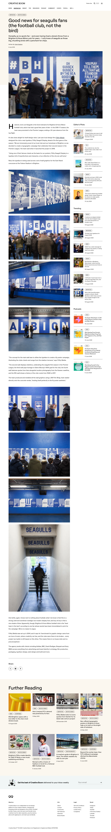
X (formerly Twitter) (95, 811)
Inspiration (12, 14)
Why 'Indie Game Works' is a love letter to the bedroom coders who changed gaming (93, 164)
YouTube (92, 809)
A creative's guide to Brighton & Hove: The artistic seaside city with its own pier (67, 756)
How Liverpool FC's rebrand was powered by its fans (42, 712)
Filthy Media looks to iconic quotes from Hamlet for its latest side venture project (66, 717)
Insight (87, 174)
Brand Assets (61, 815)
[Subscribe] (101, 782)
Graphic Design (22, 14)
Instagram (92, 805)
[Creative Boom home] (17, 3)
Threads (92, 815)
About (59, 805)
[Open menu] (102, 3)
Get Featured (61, 811)
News (87, 190)
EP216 (87, 315)
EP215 (87, 329)
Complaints (77, 811)
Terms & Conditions (79, 805)
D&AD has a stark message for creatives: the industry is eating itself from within (93, 248)
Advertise (60, 813)
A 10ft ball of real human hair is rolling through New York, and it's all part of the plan (93, 279)
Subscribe (89, 3)
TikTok (91, 807)
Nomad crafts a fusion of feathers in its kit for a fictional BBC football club (43, 764)
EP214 (87, 345)
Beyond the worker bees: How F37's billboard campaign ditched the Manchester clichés (90, 755)
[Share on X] (10, 669)
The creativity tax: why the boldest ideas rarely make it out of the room (93, 149)
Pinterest (92, 817)
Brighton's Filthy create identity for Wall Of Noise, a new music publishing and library (20, 757)
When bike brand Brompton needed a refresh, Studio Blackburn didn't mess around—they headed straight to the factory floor (93, 296)
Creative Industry (70, 751)
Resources (88, 159)
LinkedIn (92, 813)
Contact (59, 807)
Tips (87, 145)
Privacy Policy (77, 807)
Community (60, 809)
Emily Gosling (18, 44)
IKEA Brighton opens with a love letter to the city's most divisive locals (18, 719)
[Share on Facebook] (20, 669)
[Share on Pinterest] (15, 669)
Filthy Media (60, 138)
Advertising (18, 713)
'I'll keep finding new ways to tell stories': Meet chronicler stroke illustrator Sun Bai (93, 135)
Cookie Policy (77, 809)
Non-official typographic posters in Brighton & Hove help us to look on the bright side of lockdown (90, 724)
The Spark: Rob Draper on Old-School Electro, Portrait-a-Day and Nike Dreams (93, 319)
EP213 (87, 362)
